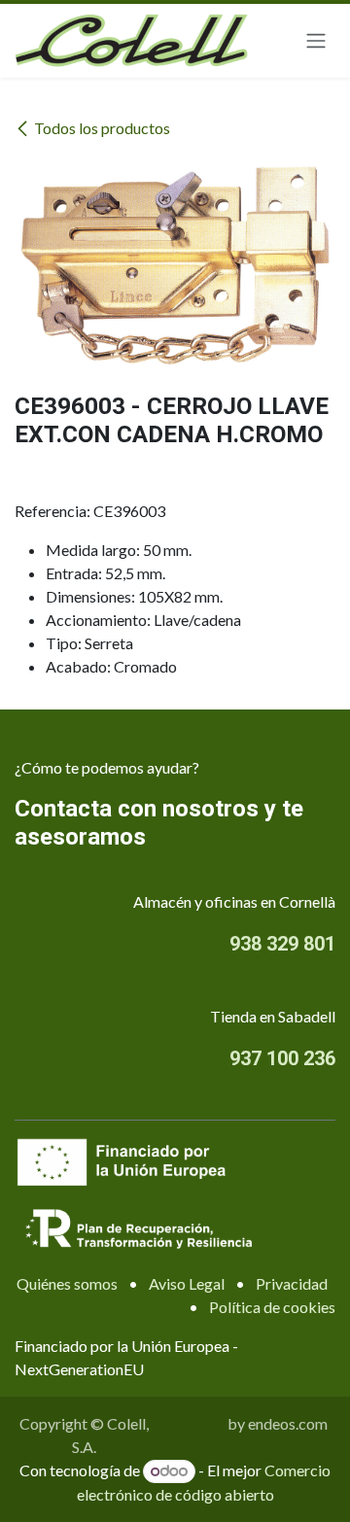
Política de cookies (272, 1306)
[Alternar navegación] (316, 41)
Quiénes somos (67, 1283)
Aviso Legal (187, 1283)
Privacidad (292, 1283)
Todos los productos (102, 128)
